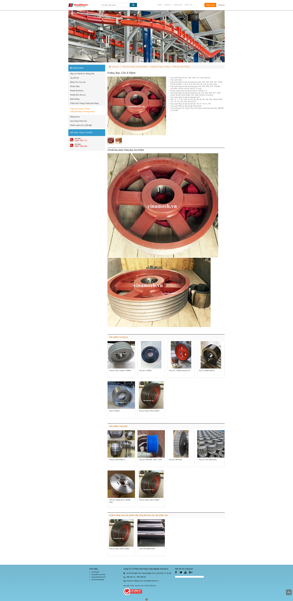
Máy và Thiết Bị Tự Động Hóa (82, 74)
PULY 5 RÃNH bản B (206, 370)
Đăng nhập (210, 5)
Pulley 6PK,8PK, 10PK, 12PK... (151, 460)
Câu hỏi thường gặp (97, 579)
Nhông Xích (75, 117)
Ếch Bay (153, 585)
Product (167, 5)
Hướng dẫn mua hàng (98, 574)
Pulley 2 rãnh (145, 370)
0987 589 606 (81, 146)
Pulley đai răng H (117, 460)
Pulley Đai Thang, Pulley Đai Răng (84, 103)
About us (188, 5)
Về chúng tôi (95, 572)
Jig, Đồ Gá (74, 78)
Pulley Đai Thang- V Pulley (80, 109)
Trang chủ (115, 67)
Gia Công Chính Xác (78, 121)
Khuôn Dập (74, 86)
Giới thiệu (93, 569)
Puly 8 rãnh (114, 411)
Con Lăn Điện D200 (147, 549)
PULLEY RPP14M (175, 460)
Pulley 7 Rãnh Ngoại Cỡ (179, 370)
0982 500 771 (81, 140)
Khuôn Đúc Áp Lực (78, 95)
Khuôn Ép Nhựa (76, 91)
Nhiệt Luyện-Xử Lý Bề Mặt (81, 125)
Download (178, 5)
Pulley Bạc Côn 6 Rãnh (121, 72)
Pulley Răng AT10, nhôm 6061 (119, 501)
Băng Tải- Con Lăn (78, 82)
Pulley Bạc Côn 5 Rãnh (149, 411)
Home (159, 5)
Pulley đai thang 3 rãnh (120, 370)
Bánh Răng (74, 99)
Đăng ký (221, 5)
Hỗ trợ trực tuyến (81, 132)
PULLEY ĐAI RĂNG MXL (208, 460)
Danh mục (77, 68)
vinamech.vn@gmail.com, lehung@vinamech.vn (142, 581)
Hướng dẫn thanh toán (98, 577)
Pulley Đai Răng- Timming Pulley (82, 112)
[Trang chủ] (84, 5)
